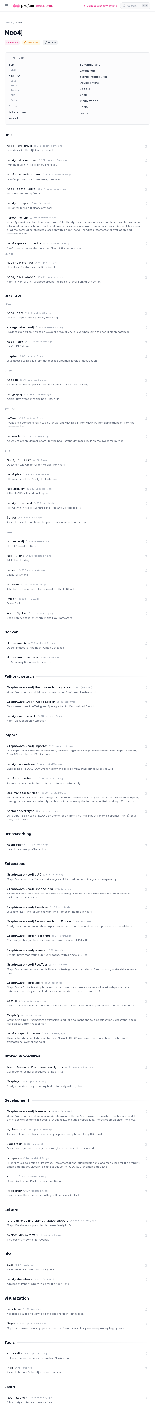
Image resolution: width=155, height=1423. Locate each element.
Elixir (13, 69)
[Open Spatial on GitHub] (146, 1001)
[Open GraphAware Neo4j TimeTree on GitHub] (146, 907)
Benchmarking (90, 65)
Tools (84, 107)
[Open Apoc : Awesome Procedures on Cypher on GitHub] (146, 1067)
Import (13, 118)
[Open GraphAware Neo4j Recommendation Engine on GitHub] (146, 922)
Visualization (89, 101)
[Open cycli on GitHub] (146, 1265)
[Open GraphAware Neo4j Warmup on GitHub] (146, 950)
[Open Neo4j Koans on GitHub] (146, 1398)
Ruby (14, 85)
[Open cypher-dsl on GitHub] (146, 1130)
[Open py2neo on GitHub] (146, 418)
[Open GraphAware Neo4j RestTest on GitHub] (146, 965)
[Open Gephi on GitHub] (146, 1324)
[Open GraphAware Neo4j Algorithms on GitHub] (146, 936)
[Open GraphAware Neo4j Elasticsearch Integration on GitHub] (146, 687)
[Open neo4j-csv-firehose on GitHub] (146, 764)
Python (15, 90)
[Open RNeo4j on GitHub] (146, 599)
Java (13, 80)
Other (14, 100)
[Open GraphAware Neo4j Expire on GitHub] (146, 983)
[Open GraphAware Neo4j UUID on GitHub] (146, 875)
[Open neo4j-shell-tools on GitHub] (146, 1279)
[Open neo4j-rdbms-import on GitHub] (146, 779)
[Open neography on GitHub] (146, 394)
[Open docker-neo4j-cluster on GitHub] (146, 658)
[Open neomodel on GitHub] (146, 436)
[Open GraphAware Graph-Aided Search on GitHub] (146, 702)
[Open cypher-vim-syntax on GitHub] (146, 1235)
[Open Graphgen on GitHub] (146, 1082)
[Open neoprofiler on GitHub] (146, 845)
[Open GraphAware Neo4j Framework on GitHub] (146, 1111)
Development (89, 83)
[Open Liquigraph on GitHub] (146, 1144)
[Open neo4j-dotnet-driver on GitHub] (146, 189)
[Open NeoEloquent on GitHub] (146, 489)
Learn (84, 113)
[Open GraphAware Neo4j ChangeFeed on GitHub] (146, 889)
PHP (13, 95)
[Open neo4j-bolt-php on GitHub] (146, 203)
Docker (14, 106)
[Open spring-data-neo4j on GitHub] (146, 327)
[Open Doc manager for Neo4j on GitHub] (146, 793)
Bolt (11, 65)
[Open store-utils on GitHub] (146, 1354)
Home (8, 22)
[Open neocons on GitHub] (146, 585)
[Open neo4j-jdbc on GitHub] (146, 342)
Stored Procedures (93, 77)
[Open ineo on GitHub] (146, 1368)
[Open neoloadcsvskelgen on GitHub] (146, 811)
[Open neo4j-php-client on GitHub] (146, 503)
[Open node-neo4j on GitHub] (146, 542)
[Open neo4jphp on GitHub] (146, 475)
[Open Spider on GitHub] (146, 518)
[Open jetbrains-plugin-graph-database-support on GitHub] (146, 1221)
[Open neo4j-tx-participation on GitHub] (146, 1034)
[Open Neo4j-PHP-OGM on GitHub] (146, 460)
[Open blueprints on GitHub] (146, 1158)
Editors (85, 89)
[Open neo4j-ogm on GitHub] (146, 313)
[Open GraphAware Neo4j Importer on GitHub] (146, 746)
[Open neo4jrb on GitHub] (146, 380)
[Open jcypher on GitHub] (146, 356)
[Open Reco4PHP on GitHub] (146, 1191)
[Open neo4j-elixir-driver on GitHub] (146, 263)
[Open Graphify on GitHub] (146, 1015)
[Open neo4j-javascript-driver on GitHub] (146, 175)
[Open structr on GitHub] (146, 1177)
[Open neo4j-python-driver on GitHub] (146, 160)
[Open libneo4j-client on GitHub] (146, 218)
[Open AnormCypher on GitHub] (146, 613)
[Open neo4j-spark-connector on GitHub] (146, 243)
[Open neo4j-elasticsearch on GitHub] (146, 716)
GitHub (52, 42)
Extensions (87, 71)
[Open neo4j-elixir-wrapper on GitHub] (146, 277)
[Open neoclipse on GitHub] (146, 1309)
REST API (15, 76)
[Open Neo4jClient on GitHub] (146, 556)
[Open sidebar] (6, 5)
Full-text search (20, 112)
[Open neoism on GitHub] (146, 570)
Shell (83, 95)
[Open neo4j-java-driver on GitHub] (146, 146)
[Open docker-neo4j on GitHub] (146, 643)
